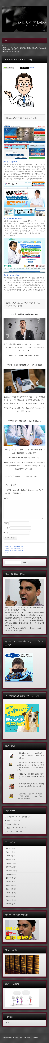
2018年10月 (10, 870)
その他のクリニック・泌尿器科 (17, 817)
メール (7, 528)
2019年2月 (9, 856)
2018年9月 (9, 874)
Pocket (31, 68)
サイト (6, 533)
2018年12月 (10, 863)
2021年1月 (9, 848)
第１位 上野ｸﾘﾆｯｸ (10, 162)
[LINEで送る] (9, 68)
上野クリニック (12, 820)
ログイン (9, 1023)
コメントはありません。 (30, 476)
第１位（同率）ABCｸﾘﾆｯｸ (13, 218)
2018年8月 (9, 878)
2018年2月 (9, 900)
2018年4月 (9, 893)
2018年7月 (9, 882)
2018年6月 (9, 885)
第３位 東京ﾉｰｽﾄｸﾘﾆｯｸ (12, 275)
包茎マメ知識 (11, 824)
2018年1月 (9, 904)
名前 (6, 523)
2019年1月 (9, 859)
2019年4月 (9, 852)
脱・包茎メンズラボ (19, 1037)
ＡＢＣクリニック (13, 831)
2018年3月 (9, 896)
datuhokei (17, 476)
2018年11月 (10, 867)
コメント (7, 498)
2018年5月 (9, 889)
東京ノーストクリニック (15, 828)
